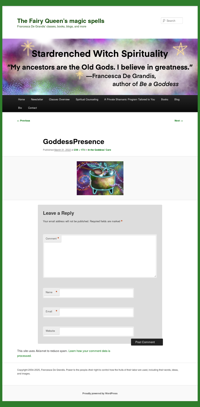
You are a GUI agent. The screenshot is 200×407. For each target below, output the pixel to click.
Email (51, 311)
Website (50, 331)
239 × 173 (79, 149)
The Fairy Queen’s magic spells (60, 20)
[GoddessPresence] (100, 178)
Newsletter (37, 99)
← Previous (23, 120)
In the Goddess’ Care (99, 149)
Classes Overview (59, 99)
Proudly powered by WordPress (100, 393)
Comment (52, 238)
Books (164, 99)
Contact (32, 108)
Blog (176, 99)
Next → (179, 120)
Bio (20, 108)
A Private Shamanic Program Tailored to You (129, 99)
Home (21, 99)
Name (51, 292)
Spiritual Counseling (87, 99)
